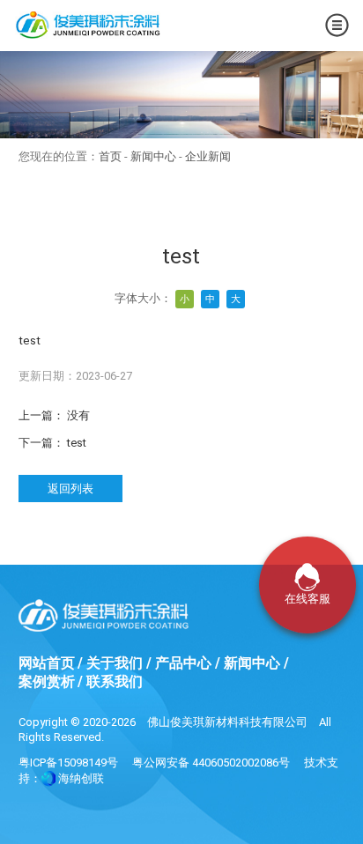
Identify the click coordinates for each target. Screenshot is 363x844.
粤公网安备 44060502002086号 (211, 762)
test (76, 442)
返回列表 (70, 488)
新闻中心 (153, 156)
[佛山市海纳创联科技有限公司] (48, 778)
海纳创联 (81, 778)
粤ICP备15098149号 (68, 762)
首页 (110, 156)
